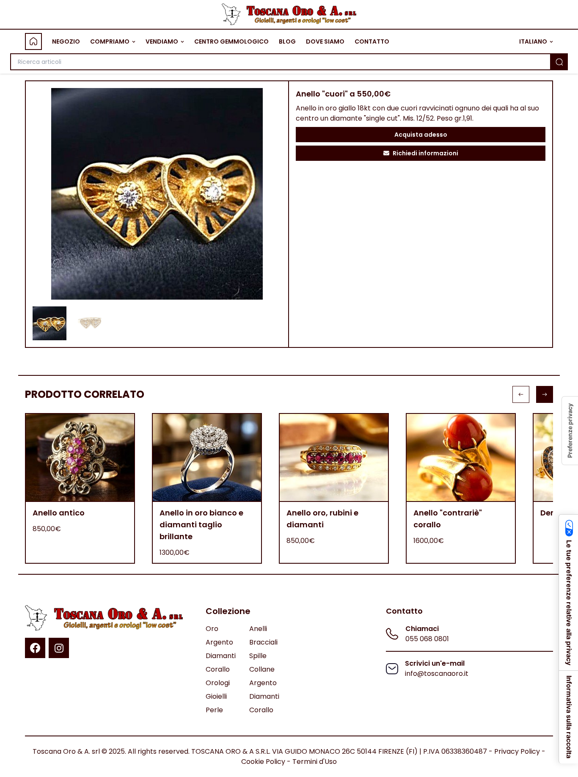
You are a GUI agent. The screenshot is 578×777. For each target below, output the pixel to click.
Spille (258, 656)
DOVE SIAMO (325, 41)
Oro (212, 629)
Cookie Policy (263, 761)
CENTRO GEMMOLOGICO (231, 41)
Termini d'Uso (314, 761)
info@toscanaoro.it (436, 673)
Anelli (258, 629)
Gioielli (216, 696)
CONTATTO (372, 41)
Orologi (218, 683)
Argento (219, 642)
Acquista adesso (420, 134)
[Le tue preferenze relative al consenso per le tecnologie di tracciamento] (570, 431)
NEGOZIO (66, 41)
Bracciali (263, 642)
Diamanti (221, 656)
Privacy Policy (517, 751)
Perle (214, 710)
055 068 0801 (427, 639)
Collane (262, 669)
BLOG (287, 41)
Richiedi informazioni (425, 153)
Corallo (218, 669)
